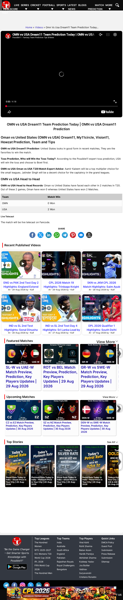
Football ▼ (48, 7)
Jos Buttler (84, 565)
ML (82, 234)
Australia (61, 546)
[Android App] (17, 569)
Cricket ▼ (35, 7)
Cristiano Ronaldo (87, 577)
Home (29, 27)
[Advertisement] (61, 17)
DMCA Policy (107, 542)
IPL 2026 (38, 561)
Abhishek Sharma (87, 557)
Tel (7, 585)
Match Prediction (96, 7)
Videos (39, 27)
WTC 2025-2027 (42, 550)
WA (57, 234)
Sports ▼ (61, 7)
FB (33, 234)
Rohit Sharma (85, 546)
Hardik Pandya (86, 554)
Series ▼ (25, 7)
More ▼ (108, 7)
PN (73, 234)
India (59, 542)
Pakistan (61, 557)
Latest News (72, 7)
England (61, 554)
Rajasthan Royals (65, 561)
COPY (90, 234)
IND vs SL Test (6, 9)
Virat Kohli (84, 542)
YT (47, 585)
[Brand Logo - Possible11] (17, 545)
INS (23, 585)
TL (65, 234)
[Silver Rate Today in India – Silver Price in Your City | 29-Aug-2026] (68, 466)
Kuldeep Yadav (86, 561)
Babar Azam (85, 550)
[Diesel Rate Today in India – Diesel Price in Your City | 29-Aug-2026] (17, 466)
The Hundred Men (43, 573)
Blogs (82, 5)
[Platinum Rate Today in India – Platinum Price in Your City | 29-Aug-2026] (43, 466)
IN (39, 585)
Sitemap (105, 561)
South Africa (63, 550)
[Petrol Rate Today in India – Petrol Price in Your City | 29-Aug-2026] (94, 466)
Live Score (14, 7)
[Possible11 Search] (117, 5)
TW (41, 234)
